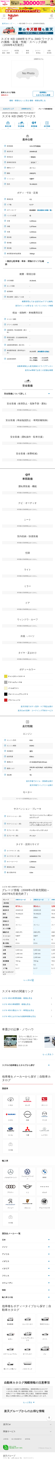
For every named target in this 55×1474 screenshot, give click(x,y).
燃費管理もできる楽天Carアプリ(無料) (37, 301)
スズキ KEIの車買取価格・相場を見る (17, 998)
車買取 (16, 52)
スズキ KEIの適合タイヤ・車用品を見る (18, 1010)
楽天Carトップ (7, 23)
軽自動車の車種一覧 (44, 210)
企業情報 (5, 1439)
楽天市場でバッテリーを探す (41, 785)
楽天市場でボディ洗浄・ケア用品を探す (37, 706)
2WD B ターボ (21, 900)
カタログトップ (8, 109)
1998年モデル (26, 109)
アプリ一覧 (6, 1458)
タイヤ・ (38, 52)
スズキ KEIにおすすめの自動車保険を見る (19, 1016)
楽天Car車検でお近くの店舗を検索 (39, 370)
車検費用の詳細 (43, 351)
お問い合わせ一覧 (16, 1458)
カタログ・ (6, 52)
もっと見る (27, 980)
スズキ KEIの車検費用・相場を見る (16, 1004)
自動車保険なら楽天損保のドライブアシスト (35, 366)
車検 (27, 52)
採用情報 (27, 1439)
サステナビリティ (29, 1458)
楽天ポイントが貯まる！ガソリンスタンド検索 (34, 306)
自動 (49, 52)
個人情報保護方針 (17, 1439)
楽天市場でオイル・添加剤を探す (39, 781)
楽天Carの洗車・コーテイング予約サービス (35, 710)
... (15, 23)
